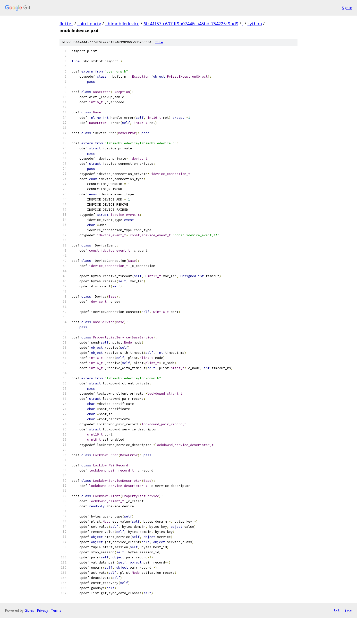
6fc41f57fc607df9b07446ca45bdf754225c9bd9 (191, 24)
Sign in (347, 7)
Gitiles (29, 610)
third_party (89, 24)
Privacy (42, 610)
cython (254, 24)
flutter (66, 24)
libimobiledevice (122, 24)
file (159, 42)
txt (337, 610)
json (348, 610)
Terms (56, 610)
